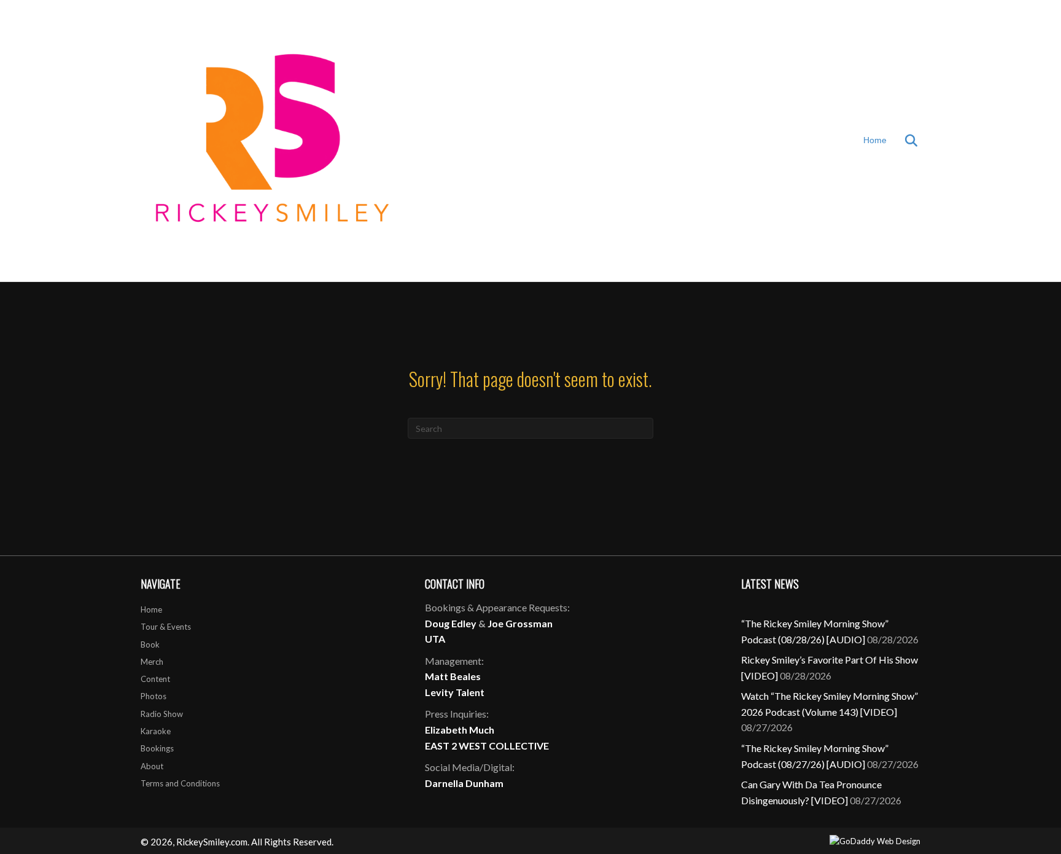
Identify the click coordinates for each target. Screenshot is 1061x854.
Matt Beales (453, 676)
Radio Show (162, 714)
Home (875, 140)
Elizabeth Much (459, 729)
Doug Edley (450, 623)
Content (155, 679)
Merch (152, 662)
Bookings (157, 748)
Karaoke (156, 731)
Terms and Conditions (180, 783)
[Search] (903, 141)
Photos (153, 696)
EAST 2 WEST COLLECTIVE (487, 745)
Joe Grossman (520, 623)
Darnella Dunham (464, 783)
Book (150, 644)
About (152, 766)
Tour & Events (166, 627)
